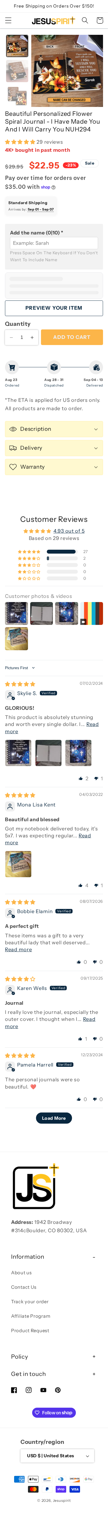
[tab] (17, 46)
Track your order (30, 1301)
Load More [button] (54, 1118)
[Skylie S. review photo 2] (48, 753)
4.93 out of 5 (68, 531)
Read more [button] (18, 950)
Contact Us (24, 1287)
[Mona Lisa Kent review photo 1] (18, 864)
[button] (8, 20)
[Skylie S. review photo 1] (18, 753)
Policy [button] (19, 1356)
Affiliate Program (30, 1316)
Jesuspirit (62, 1500)
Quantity (18, 323)
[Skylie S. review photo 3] (78, 753)
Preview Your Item (53, 308)
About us (21, 1272)
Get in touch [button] (28, 1373)
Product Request (30, 1330)
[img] (20, 684)
